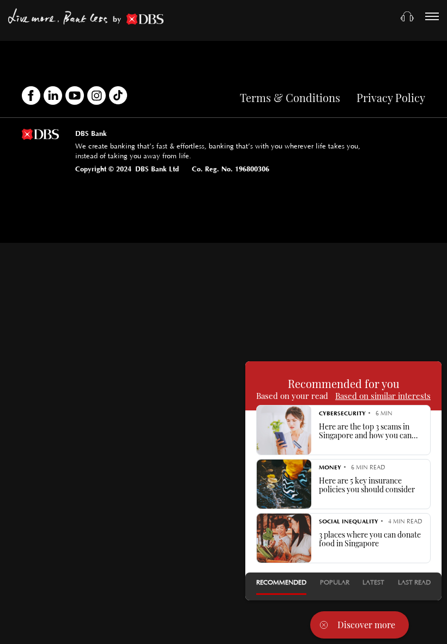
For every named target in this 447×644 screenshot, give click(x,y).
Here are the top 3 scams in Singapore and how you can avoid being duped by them (365, 431)
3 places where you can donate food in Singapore (370, 539)
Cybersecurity (342, 413)
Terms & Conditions (290, 97)
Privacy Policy (391, 97)
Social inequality (348, 521)
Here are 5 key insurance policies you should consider (367, 485)
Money (330, 467)
